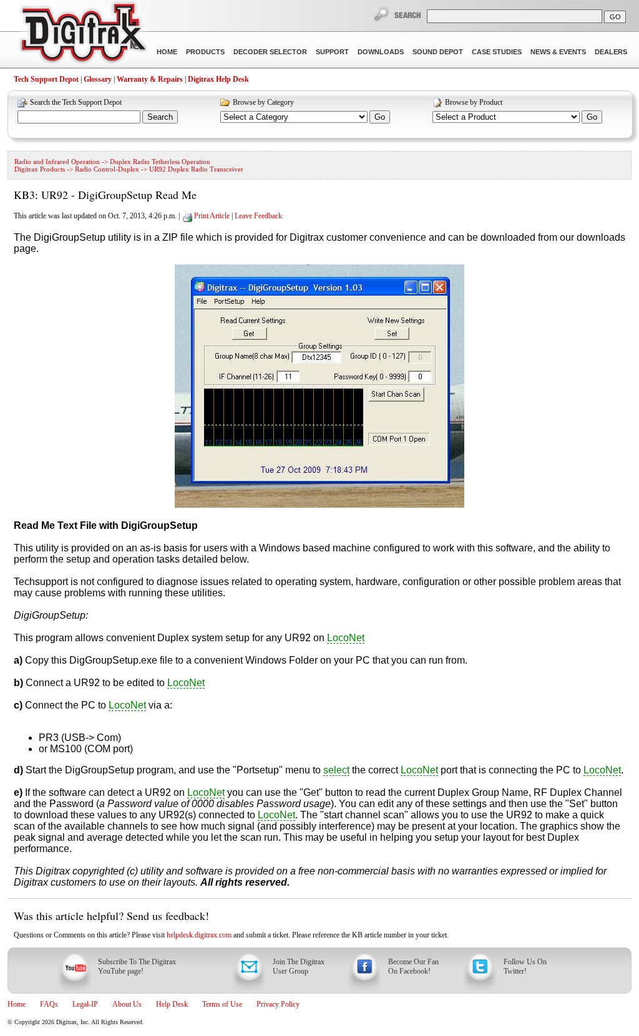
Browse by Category (263, 102)
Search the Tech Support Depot (76, 102)
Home (167, 52)
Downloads (381, 52)
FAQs (49, 1004)
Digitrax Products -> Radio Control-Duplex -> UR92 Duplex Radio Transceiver (128, 169)
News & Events (558, 52)
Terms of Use (222, 1004)
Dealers (611, 52)
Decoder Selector (270, 52)
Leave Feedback (258, 215)
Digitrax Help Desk (218, 79)
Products (205, 52)
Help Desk (172, 1004)
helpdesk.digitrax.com (199, 935)
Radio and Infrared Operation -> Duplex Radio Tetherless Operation (112, 161)
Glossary (98, 79)
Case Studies (497, 52)
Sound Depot (437, 52)
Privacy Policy (278, 1004)
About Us (127, 1004)
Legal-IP (85, 1004)
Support (332, 52)
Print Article (212, 215)
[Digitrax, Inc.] (82, 35)
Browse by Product (473, 102)
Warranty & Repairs (150, 79)
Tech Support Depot (46, 79)
